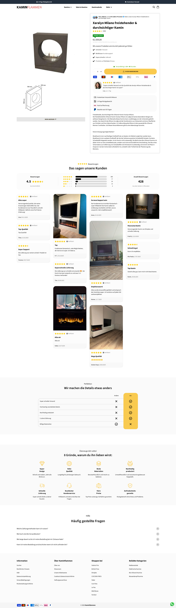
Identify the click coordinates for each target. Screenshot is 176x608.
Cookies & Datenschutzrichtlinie (64, 576)
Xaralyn (94, 595)
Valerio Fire (95, 565)
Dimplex (94, 573)
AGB (18, 573)
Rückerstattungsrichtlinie (25, 584)
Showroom (57, 569)
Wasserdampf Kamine (136, 576)
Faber (93, 580)
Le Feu (94, 587)
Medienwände (133, 565)
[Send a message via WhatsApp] (172, 604)
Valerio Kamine (81, 7)
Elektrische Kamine (135, 569)
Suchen (19, 565)
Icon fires (94, 584)
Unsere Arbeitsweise (60, 573)
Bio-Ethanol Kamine (135, 573)
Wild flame (95, 591)
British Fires (95, 569)
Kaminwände (97, 7)
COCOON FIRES (96, 576)
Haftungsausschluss (60, 580)
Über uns (57, 565)
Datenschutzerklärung (24, 576)
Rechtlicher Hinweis (23, 569)
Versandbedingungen (23, 580)
